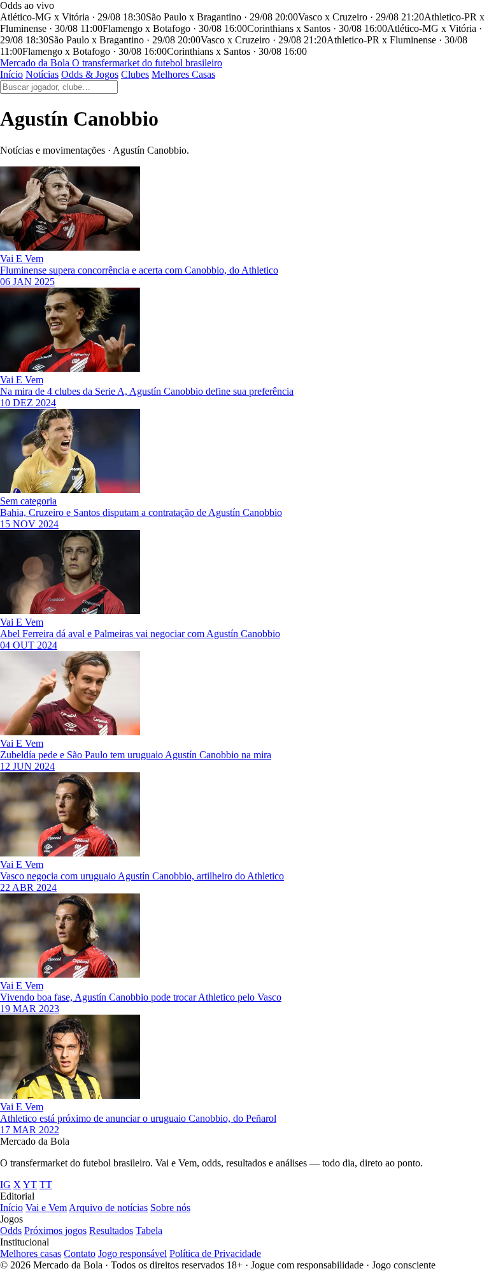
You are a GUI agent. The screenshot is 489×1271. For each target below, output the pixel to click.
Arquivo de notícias (108, 1207)
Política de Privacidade (215, 1253)
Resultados (111, 1230)
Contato (80, 1253)
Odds (11, 1230)
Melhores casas (30, 1253)
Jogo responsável (132, 1253)
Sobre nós (170, 1207)
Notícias (42, 74)
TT (45, 1184)
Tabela (149, 1230)
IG (5, 1184)
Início (11, 74)
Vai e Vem (46, 1207)
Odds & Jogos (89, 74)
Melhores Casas (183, 74)
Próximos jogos (55, 1230)
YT (30, 1184)
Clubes (135, 74)
